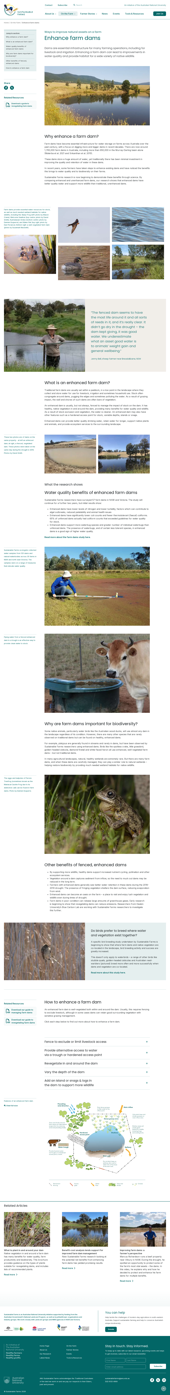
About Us (49, 13)
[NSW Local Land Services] (37, 1327)
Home (6, 23)
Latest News (45, 1358)
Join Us (159, 13)
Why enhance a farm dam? (17, 37)
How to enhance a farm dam (17, 68)
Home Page (44, 1346)
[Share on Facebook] (6, 88)
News (105, 13)
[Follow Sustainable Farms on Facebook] (152, 1380)
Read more (10, 1274)
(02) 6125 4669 (111, 1382)
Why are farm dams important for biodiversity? (19, 55)
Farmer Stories (87, 13)
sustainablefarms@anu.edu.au (117, 1378)
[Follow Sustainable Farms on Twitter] (158, 1380)
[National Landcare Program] (15, 1327)
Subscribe (62, 5)
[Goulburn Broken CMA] (58, 1327)
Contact (48, 5)
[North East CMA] (80, 1327)
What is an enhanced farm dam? (19, 42)
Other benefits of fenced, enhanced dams (16, 62)
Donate (111, 1329)
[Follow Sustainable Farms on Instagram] (164, 1380)
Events (116, 13)
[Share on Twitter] (12, 88)
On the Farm (67, 13)
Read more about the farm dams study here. (67, 537)
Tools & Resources (134, 13)
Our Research (45, 1354)
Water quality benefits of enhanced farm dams (16, 47)
